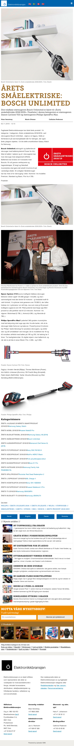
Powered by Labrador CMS (37, 743)
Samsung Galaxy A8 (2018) (38, 435)
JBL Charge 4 (31, 479)
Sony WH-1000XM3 (33, 483)
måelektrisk (12, 649)
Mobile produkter (51, 647)
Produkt (43, 649)
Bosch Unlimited (34, 439)
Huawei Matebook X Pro (36, 487)
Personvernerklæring (55, 688)
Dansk (46, 516)
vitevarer (27, 647)
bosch (41, 509)
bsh (34, 509)
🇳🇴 (43, 4)
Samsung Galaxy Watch (17, 426)
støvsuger (61, 506)
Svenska (65, 516)
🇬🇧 (29, 4)
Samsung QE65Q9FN (24, 491)
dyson (27, 509)
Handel (17, 647)
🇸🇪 (34, 4)
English (27, 516)
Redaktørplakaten (47, 686)
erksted (35, 649)
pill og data (24, 649)
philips (4, 506)
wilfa (51, 506)
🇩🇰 (38, 4)
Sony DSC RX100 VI (34, 450)
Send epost (8, 734)
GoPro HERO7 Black (35, 455)
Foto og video (6, 647)
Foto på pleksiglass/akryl (36, 459)
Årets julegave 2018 (19, 506)
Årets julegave (39, 506)
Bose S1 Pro (33, 463)
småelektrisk (7, 509)
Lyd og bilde (37, 647)
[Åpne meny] (71, 3)
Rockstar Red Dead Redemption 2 (31, 474)
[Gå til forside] (12, 3)
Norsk (9, 516)
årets (19, 509)
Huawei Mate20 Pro (27, 431)
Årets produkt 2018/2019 (58, 509)
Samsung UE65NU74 (33, 496)
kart (17, 714)
